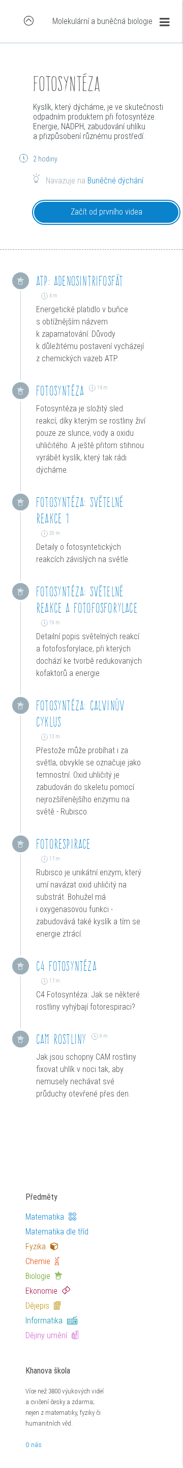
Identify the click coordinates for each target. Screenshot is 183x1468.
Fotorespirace (63, 844)
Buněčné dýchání (115, 180)
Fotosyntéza (60, 391)
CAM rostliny (61, 1039)
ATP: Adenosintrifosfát (79, 281)
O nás (33, 1445)
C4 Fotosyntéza (66, 966)
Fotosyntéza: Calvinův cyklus (80, 713)
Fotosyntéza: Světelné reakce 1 (80, 510)
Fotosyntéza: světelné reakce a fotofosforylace (87, 600)
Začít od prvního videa (106, 212)
